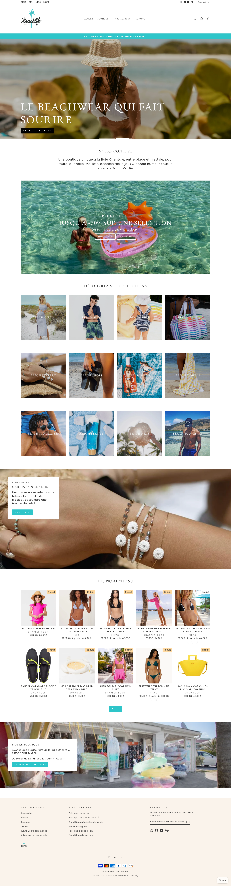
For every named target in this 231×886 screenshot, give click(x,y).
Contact (25, 826)
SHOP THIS (22, 512)
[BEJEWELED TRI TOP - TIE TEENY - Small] (150, 700)
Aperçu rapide (38, 622)
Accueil (88, 19)
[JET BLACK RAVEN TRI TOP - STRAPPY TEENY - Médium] (192, 642)
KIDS (38, 2)
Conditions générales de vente (86, 822)
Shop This (105, 236)
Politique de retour (79, 813)
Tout (115, 708)
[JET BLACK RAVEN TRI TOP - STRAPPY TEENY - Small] (189, 642)
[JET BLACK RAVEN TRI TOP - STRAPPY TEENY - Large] (196, 642)
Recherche (26, 813)
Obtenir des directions (30, 764)
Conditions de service (81, 835)
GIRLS (23, 2)
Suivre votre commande (34, 830)
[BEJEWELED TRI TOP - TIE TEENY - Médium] (154, 700)
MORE (46, 2)
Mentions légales (78, 826)
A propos (141, 19)
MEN (31, 2)
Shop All (126, 236)
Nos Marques (122, 19)
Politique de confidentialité (84, 817)
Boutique (103, 19)
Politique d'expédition (81, 830)
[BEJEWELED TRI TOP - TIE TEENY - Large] (157, 700)
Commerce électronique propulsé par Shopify (115, 876)
